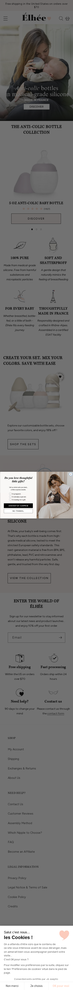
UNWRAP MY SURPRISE (18, 505)
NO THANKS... (18, 511)
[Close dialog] (70, 474)
